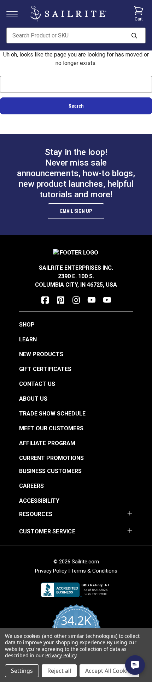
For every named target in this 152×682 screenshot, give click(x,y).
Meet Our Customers (51, 428)
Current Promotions (51, 458)
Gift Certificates (45, 369)
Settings (22, 671)
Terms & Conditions (94, 571)
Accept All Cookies (109, 671)
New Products (41, 354)
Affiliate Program (47, 443)
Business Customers (50, 471)
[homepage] (68, 14)
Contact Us (37, 384)
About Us (33, 398)
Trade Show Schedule (52, 413)
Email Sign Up (76, 211)
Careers (31, 486)
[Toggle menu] (14, 13)
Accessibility (39, 500)
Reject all (59, 671)
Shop (27, 324)
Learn (28, 339)
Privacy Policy (51, 571)
